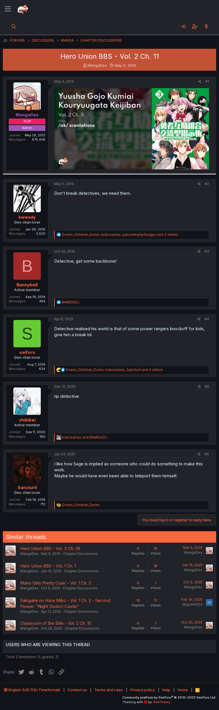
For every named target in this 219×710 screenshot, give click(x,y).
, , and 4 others (114, 370)
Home (183, 689)
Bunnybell (27, 284)
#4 (206, 319)
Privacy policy (142, 689)
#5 (207, 386)
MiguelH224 (192, 604)
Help (166, 689)
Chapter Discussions (80, 553)
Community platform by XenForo (169, 697)
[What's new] (206, 26)
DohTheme (161, 702)
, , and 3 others (120, 234)
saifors (27, 352)
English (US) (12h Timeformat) (34, 689)
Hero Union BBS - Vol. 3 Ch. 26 (50, 548)
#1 (207, 81)
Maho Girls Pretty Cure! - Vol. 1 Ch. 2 (55, 583)
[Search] (14, 26)
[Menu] (8, 9)
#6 (206, 454)
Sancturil (27, 487)
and (84, 437)
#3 (206, 251)
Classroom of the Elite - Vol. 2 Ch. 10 (55, 623)
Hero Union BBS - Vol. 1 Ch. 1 (48, 566)
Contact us (77, 689)
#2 (207, 184)
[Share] (199, 81)
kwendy (27, 217)
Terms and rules (108, 689)
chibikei (27, 420)
